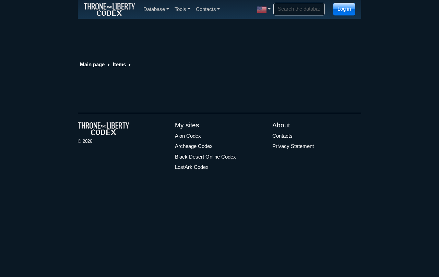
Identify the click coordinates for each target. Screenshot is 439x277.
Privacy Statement (293, 146)
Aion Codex (188, 136)
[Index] (109, 9)
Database (154, 9)
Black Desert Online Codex (205, 157)
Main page (92, 64)
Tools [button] (180, 9)
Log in (344, 9)
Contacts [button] (206, 9)
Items (119, 64)
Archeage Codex (194, 146)
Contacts (282, 136)
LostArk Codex (192, 167)
